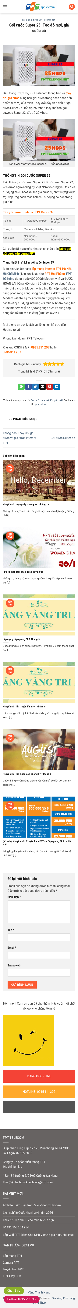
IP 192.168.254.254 (16, 1227)
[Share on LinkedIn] (56, 387)
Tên (11, 930)
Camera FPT (11, 1262)
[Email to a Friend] (42, 387)
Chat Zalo (13, 1290)
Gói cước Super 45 (63, 438)
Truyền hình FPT (13, 1269)
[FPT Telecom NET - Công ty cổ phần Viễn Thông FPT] (39, 6)
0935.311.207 (40, 347)
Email (12, 947)
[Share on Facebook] (28, 387)
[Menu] (5, 6)
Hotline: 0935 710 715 (21, 1299)
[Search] (72, 7)
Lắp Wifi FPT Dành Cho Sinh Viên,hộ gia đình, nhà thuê (38, 1235)
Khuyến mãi (50, 20)
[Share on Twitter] (35, 387)
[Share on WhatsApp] (21, 387)
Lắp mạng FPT (12, 1256)
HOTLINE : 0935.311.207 (39, 1091)
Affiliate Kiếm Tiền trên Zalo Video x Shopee (32, 1205)
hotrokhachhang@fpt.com (36, 1182)
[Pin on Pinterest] (49, 387)
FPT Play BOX (12, 1276)
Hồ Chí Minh (11, 274)
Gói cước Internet (32, 20)
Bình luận (14, 897)
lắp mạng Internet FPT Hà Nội (51, 269)
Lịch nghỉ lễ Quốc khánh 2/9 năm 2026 (28, 1212)
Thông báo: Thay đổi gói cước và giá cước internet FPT (19, 438)
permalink (40, 404)
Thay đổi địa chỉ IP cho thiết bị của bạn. (28, 1220)
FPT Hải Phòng (54, 274)
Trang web (14, 965)
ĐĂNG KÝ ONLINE (39, 1076)
